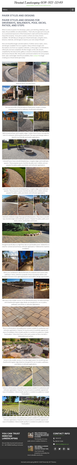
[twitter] (59, 449)
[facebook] (55, 449)
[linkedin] (68, 449)
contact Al (36, 56)
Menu (5, 10)
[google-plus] (64, 449)
